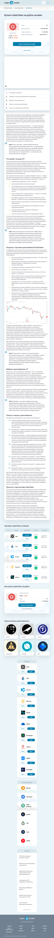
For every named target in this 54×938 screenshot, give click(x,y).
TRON (28, 841)
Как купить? (27, 50)
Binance (17, 567)
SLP (27, 823)
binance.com (27, 565)
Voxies (28, 814)
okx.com (27, 535)
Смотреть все (27, 909)
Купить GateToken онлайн (27, 44)
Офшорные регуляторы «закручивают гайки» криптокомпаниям (26, 872)
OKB (39, 654)
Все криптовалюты (27, 608)
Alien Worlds (9, 654)
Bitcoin (28, 788)
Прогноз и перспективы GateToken (19, 108)
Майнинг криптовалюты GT (17, 100)
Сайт (31, 671)
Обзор (27, 538)
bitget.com (27, 576)
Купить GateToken (27, 605)
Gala (27, 832)
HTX (16, 546)
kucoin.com (27, 555)
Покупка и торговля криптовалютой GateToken (22, 96)
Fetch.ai (8, 637)
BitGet (17, 577)
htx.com (27, 545)
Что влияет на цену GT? (15, 92)
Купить (11, 631)
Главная (9, 926)
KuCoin (17, 557)
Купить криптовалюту (9, 928)
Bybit (21, 928)
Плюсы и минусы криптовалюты (18, 104)
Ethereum (29, 797)
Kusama (23, 637)
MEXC (32, 928)
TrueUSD (40, 637)
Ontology (24, 654)
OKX (16, 536)
